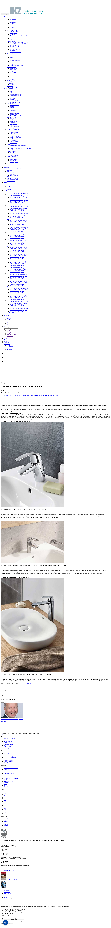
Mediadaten (6, 340)
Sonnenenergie (13, 72)
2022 (8, 198)
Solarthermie (13, 120)
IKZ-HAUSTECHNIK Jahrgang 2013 (19, 261)
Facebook (6, 821)
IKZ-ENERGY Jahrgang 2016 (17, 243)
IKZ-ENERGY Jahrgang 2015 (17, 250)
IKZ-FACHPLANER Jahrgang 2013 (18, 262)
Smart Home (10, 336)
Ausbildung (12, 58)
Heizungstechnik (14, 20)
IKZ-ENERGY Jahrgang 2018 (17, 229)
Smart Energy (13, 69)
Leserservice (7, 182)
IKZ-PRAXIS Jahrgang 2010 (17, 285)
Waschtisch (12, 98)
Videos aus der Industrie (12, 179)
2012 (8, 266)
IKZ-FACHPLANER (12, 30)
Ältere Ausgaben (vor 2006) (16, 65)
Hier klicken (14, 919)
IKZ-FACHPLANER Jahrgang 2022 (18, 201)
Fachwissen (6, 167)
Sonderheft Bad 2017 (15, 46)
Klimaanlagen (13, 134)
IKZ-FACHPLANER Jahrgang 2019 (18, 221)
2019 (8, 219)
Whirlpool (12, 99)
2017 (8, 232)
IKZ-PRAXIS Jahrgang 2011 (17, 278)
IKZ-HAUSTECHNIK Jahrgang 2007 (19, 301)
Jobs (5, 326)
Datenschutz (7, 892)
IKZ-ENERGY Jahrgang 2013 (17, 263)
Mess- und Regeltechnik (15, 115)
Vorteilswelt (9, 325)
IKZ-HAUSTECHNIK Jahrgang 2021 (19, 206)
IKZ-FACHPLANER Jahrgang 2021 (18, 208)
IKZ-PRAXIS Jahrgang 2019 (17, 224)
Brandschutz (10, 144)
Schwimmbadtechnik (15, 102)
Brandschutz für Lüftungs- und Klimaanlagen (20, 148)
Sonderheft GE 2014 (15, 50)
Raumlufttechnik (14, 132)
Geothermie (12, 75)
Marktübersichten (14, 175)
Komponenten (13, 140)
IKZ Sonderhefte (11, 41)
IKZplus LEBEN (14, 87)
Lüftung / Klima (13, 33)
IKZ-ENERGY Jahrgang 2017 (17, 236)
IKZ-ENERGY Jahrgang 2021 (17, 209)
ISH (8, 177)
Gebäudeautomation (11, 151)
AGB (5, 894)
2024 (8, 191)
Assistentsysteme (14, 162)
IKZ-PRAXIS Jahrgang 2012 (17, 272)
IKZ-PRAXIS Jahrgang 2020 (17, 217)
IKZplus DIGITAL (11, 83)
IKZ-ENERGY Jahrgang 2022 (17, 202)
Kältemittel (12, 133)
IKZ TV (6, 785)
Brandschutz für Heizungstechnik (18, 147)
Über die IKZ (7, 344)
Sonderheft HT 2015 (15, 49)
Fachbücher (9, 170)
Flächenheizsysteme (14, 113)
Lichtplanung (13, 160)
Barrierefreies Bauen (11, 156)
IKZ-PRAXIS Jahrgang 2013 (17, 265)
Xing (5, 820)
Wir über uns (10, 346)
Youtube (6, 824)
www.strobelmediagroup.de (7, 870)
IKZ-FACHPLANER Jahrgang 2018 (18, 228)
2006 (8, 307)
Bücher (8, 323)
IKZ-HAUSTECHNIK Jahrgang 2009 (19, 288)
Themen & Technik (8, 88)
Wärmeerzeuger (13, 114)
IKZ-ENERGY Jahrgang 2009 (17, 291)
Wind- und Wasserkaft (15, 126)
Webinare (9, 322)
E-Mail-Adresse (5, 916)
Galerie (5, 784)
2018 (8, 225)
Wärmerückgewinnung (15, 137)
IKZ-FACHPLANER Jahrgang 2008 (18, 296)
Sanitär (8, 330)
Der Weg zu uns (10, 348)
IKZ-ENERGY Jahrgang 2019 (17, 223)
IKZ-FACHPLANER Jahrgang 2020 (18, 215)
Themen (9, 318)
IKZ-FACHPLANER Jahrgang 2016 (18, 242)
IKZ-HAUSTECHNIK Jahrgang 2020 (19, 213)
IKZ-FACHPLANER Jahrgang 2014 (18, 255)
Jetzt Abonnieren (5, 734)
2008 (8, 293)
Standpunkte (13, 19)
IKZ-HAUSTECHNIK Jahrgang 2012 (19, 268)
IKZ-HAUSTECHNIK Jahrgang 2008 (19, 295)
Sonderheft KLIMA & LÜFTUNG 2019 (19, 42)
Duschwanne (13, 96)
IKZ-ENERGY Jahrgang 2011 (17, 277)
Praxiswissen (10, 171)
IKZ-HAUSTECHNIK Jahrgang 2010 (19, 281)
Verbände (9, 189)
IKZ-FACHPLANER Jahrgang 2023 (18, 197)
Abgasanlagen (13, 110)
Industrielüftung (13, 143)
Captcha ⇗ (21, 921)
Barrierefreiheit (13, 158)
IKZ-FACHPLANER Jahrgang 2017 (18, 235)
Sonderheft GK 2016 (15, 48)
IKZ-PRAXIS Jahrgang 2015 (17, 251)
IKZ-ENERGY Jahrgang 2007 (17, 304)
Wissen (8, 316)
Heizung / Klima (14, 31)
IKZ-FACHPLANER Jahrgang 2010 (18, 282)
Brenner (12, 107)
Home (5, 338)
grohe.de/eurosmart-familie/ (25, 683)
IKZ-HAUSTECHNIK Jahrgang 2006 (19, 308)
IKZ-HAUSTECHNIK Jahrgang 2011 (19, 274)
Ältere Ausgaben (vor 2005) (16, 29)
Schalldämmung (13, 139)
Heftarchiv (12, 27)
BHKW (11, 125)
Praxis (11, 57)
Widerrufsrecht (7, 893)
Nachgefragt (13, 172)
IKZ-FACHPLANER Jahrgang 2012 (18, 269)
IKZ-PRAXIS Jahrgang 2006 (17, 311)
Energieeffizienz (13, 71)
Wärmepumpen (13, 68)
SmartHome (12, 152)
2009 (8, 287)
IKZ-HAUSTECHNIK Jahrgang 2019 (19, 220)
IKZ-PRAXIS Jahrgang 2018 (17, 231)
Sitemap (5, 897)
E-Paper (8, 319)
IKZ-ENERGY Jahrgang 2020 (17, 216)
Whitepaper (12, 174)
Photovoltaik (13, 118)
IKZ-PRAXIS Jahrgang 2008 (17, 299)
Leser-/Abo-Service (11, 187)
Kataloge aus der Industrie (13, 178)
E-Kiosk (9, 186)
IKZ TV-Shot (10, 86)
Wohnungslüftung (14, 141)
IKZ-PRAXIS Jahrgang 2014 (17, 258)
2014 (8, 253)
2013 (8, 259)
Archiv (5, 190)
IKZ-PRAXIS (10, 53)
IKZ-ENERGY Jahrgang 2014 (17, 257)
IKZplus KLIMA (11, 80)
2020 (8, 212)
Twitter (5, 822)
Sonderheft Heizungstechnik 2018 (18, 43)
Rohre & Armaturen (14, 105)
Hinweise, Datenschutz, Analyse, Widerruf (11, 926)
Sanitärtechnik (13, 22)
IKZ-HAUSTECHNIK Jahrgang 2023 (19, 196)
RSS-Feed (6, 818)
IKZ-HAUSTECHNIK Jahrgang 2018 (19, 227)
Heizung (9, 332)
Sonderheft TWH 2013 (15, 52)
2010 (8, 280)
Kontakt (8, 345)
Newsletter (9, 183)
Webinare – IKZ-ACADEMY (14, 185)
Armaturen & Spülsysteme (16, 94)
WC (11, 92)
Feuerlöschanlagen (14, 149)
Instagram (6, 826)
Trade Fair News (11, 181)
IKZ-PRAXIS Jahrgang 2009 (17, 292)
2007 (8, 300)
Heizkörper (12, 111)
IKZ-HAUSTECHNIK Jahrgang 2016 (19, 240)
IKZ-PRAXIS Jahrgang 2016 (17, 244)
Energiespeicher (13, 124)
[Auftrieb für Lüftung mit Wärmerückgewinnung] (55, 710)
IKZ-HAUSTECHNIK (12, 18)
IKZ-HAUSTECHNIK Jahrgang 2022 (19, 200)
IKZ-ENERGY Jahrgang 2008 (17, 297)
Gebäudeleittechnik (14, 155)
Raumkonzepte (13, 159)
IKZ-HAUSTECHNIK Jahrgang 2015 (19, 247)
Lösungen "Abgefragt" (15, 60)
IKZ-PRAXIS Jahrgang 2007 (17, 306)
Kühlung (12, 130)
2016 (8, 239)
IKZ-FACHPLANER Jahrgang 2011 (18, 276)
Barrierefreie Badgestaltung (16, 95)
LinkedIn (6, 825)
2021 (8, 205)
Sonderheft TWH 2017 (15, 45)
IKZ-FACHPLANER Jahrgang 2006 (18, 310)
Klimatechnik (13, 23)
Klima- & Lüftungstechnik (13, 129)
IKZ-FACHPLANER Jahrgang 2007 (18, 303)
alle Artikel (9, 166)
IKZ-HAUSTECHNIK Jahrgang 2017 (19, 234)
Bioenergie (12, 73)
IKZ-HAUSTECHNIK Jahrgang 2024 (19, 193)
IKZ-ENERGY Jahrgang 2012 (17, 270)
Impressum (6, 890)
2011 (8, 273)
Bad (11, 91)
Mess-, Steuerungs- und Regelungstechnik (20, 35)
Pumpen (12, 109)
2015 (8, 246)
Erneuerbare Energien (12, 117)
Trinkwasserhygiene (14, 101)
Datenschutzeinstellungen (10, 898)
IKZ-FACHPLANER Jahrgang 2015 (18, 248)
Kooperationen (10, 350)
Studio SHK (7, 786)
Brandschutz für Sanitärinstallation (18, 145)
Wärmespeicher (13, 106)
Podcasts (9, 320)
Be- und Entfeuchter (14, 136)
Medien (5, 16)
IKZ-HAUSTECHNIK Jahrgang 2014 (19, 254)
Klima (8, 333)
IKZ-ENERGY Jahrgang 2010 (17, 284)
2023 (8, 194)
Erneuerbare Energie (11, 334)
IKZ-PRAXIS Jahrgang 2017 (17, 238)
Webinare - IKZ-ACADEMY (14, 168)
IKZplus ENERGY (11, 67)
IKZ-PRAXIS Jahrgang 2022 (17, 204)
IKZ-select (6, 315)
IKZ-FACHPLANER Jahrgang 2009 (18, 289)
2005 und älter (10, 312)
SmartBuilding (13, 153)
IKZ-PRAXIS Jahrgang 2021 (17, 210)
